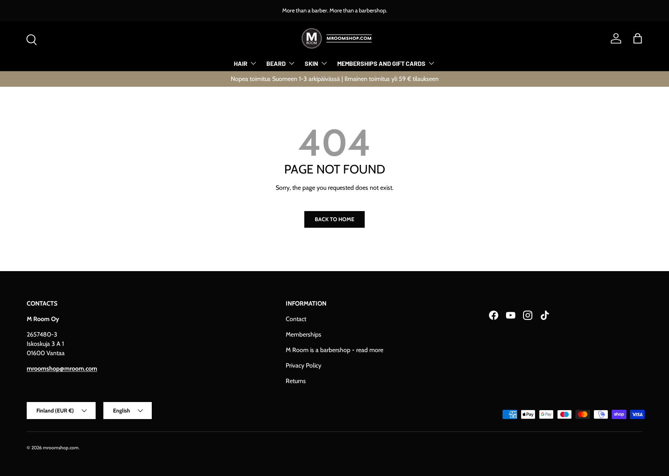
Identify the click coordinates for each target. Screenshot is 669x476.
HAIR (240, 63)
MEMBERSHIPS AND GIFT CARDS (381, 63)
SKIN (311, 63)
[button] (637, 38)
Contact (296, 319)
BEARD (276, 63)
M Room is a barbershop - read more (334, 350)
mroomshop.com (61, 447)
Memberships (303, 334)
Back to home (334, 219)
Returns (296, 381)
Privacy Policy (303, 365)
